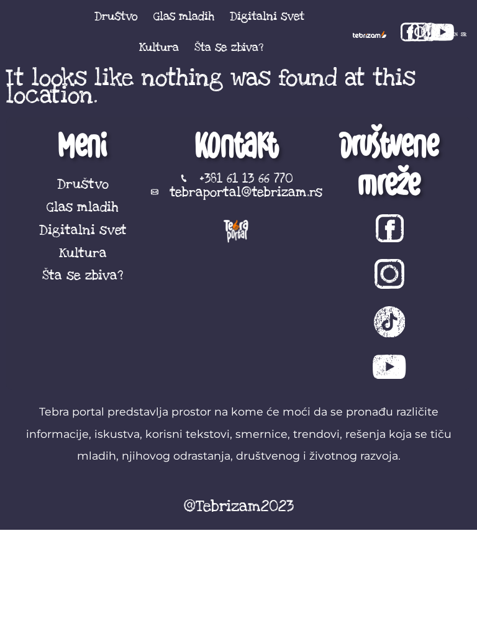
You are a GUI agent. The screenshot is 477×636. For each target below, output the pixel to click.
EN (455, 34)
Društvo (116, 16)
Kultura (159, 47)
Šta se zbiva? (228, 47)
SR (463, 34)
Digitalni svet (267, 16)
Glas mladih (183, 16)
